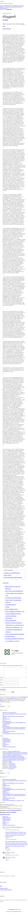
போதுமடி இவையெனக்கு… (12, 609)
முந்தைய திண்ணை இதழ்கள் (6, 889)
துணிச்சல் (22, 759)
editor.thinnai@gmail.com (13, 698)
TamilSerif (14, 812)
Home (1, 886)
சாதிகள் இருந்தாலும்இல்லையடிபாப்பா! (14, 751)
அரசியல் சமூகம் (2, 5)
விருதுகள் (4, 717)
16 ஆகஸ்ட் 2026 (9, 9)
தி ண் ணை (2, 1)
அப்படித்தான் (8, 618)
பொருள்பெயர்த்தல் (10, 636)
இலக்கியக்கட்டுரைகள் (17, 5)
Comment (2, 677)
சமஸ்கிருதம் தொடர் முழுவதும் (5, 814)
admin (6, 20)
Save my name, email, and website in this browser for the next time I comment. (14, 687)
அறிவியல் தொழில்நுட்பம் (9, 5)
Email (1, 682)
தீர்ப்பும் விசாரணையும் (10, 620)
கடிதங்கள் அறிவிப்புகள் (6, 741)
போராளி (10, 761)
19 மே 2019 (5, 583)
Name (1, 679)
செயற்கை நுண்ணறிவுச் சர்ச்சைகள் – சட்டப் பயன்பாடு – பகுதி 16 (13, 733)
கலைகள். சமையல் (10, 6)
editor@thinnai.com (24, 696)
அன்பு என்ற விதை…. (12, 763)
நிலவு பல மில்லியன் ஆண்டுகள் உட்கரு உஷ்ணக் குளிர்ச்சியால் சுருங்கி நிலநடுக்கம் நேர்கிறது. (14, 614)
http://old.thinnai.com (13, 810)
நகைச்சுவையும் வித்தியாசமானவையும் (9, 746)
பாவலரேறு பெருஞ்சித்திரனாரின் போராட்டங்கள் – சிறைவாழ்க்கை (12, 575)
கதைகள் (5, 6)
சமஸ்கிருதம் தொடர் (4, 888)
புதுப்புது (7, 607)
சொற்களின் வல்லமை (17, 577)
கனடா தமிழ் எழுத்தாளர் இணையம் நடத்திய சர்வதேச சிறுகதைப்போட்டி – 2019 (14, 593)
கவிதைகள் (15, 6)
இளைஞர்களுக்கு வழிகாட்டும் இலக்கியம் (9, 712)
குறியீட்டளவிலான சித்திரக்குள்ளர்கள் (14, 634)
